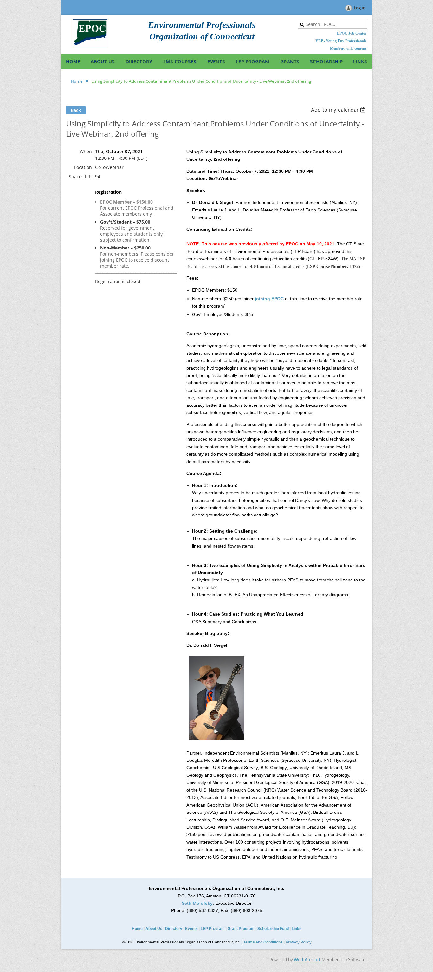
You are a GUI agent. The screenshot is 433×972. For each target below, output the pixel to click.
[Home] (90, 44)
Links (296, 928)
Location (83, 167)
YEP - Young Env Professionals (340, 41)
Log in (359, 7)
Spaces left (80, 176)
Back (76, 110)
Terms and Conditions (263, 942)
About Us (153, 928)
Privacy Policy (299, 942)
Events (191, 928)
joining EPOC (269, 298)
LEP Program (213, 928)
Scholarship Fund (273, 928)
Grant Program (241, 928)
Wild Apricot (307, 959)
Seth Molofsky (197, 903)
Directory (173, 928)
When (86, 151)
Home (76, 81)
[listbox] (339, 109)
